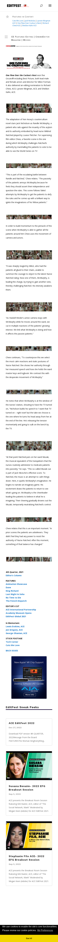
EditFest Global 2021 (16, 616)
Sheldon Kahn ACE (29, 25)
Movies (27, 40)
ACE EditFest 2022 (21, 723)
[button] (54, 930)
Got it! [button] (29, 938)
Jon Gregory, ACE (14, 629)
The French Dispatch (16, 601)
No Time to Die (13, 597)
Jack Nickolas (30, 20)
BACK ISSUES (12, 650)
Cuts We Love (17, 20)
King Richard (12, 590)
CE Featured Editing (22, 36)
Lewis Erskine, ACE (15, 626)
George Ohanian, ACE (16, 633)
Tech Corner (12, 641)
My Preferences (45, 930)
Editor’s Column (14, 575)
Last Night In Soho (15, 594)
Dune (8, 587)
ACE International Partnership (21, 609)
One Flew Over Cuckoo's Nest (29, 23)
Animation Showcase (16, 584)
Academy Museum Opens (19, 613)
